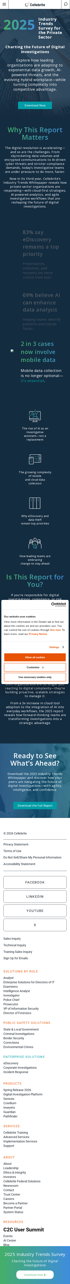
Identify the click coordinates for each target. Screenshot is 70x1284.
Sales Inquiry (12, 938)
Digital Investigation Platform (22, 1094)
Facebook (35, 882)
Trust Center (11, 1194)
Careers (8, 1199)
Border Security (13, 1038)
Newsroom (10, 1185)
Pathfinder (10, 1116)
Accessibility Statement (19, 864)
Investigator (11, 995)
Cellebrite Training (15, 1132)
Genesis (8, 1098)
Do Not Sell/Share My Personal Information (32, 857)
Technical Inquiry (14, 945)
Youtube (35, 911)
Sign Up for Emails (15, 958)
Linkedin (35, 897)
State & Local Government (21, 1029)
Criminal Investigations (18, 1034)
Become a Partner (15, 1203)
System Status (13, 1212)
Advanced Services (16, 1137)
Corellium (9, 1103)
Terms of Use (12, 851)
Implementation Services (20, 1141)
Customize (33, 667)
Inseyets (9, 1107)
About (7, 1163)
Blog (6, 1245)
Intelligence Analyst (16, 991)
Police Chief (11, 1000)
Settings (54, 647)
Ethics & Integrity (14, 1172)
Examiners (10, 986)
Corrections (11, 1042)
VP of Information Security (21, 1008)
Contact (8, 1190)
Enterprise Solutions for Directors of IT (29, 982)
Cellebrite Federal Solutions (21, 1181)
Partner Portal (12, 1207)
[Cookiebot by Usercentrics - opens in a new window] (51, 604)
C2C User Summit (23, 1230)
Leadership (11, 1168)
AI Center (9, 1240)
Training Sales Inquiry (17, 952)
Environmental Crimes (18, 1047)
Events (8, 1236)
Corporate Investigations (20, 1067)
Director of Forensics (17, 1013)
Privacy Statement (15, 844)
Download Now (35, 105)
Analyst (8, 978)
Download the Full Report (35, 805)
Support (8, 1146)
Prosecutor (10, 1004)
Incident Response (15, 1072)
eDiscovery (10, 1063)
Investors (9, 1177)
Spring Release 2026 (17, 1090)
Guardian (9, 1112)
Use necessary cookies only (35, 677)
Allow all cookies (35, 657)
